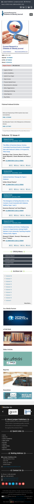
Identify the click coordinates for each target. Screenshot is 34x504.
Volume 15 (9, 284)
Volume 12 (9, 292)
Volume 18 (9, 276)
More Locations (6, 449)
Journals (4, 442)
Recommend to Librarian (10, 85)
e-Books (4, 444)
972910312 (9, 62)
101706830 (9, 57)
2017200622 (8, 60)
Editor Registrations (9, 88)
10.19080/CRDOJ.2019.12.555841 (14, 160)
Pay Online (7, 97)
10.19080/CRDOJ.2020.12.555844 (14, 210)
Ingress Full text (8, 70)
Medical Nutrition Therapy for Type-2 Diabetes (14, 178)
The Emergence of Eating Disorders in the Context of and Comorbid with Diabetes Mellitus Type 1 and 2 (16, 203)
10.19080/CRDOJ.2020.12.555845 (14, 240)
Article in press (9, 259)
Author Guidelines (9, 73)
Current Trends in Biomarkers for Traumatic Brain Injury (16, 129)
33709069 (8, 115)
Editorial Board (9, 256)
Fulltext (17, 165)
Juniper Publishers (8, 2)
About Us (4, 437)
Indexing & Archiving (9, 91)
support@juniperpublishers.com (12, 466)
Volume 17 (9, 278)
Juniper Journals (18, 2)
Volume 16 (9, 281)
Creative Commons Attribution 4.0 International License (14, 498)
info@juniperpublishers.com (10, 478)
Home (4, 435)
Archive (7, 266)
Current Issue (9, 262)
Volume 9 (8, 300)
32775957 (8, 124)
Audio (28, 165)
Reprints (4, 448)
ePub (22, 165)
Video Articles (6, 446)
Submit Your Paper (9, 76)
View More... (27, 303)
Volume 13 (9, 289)
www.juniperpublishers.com (10, 480)
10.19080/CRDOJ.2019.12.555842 (14, 184)
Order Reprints (8, 94)
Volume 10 (9, 298)
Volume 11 (9, 295)
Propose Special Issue (10, 82)
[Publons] (24, 411)
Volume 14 (9, 287)
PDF (11, 165)
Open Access (7, 79)
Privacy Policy (28, 501)
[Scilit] (9, 411)
